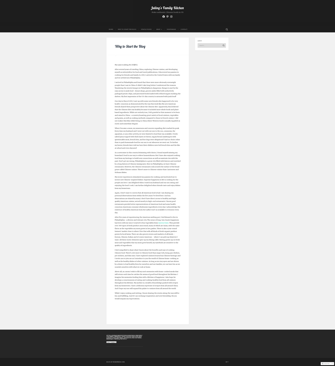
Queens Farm (163, 223)
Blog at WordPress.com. (115, 362)
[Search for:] (212, 45)
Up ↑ (227, 362)
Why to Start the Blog (127, 29)
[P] (167, 16)
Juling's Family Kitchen (167, 8)
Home (111, 29)
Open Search (227, 29)
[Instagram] (171, 16)
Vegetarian (171, 29)
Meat (158, 29)
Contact (184, 29)
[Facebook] (163, 16)
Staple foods (146, 29)
